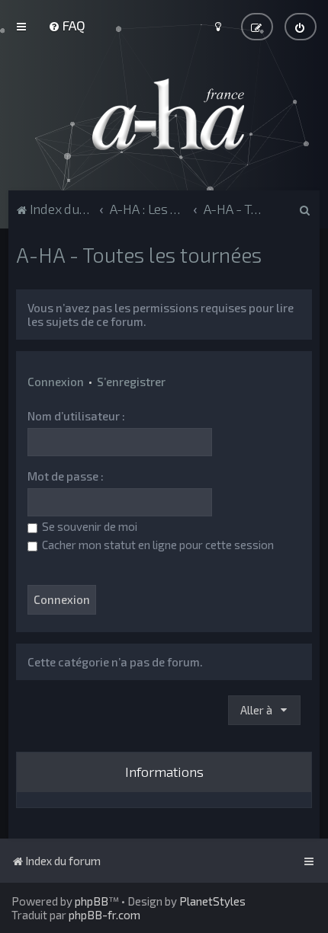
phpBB (91, 901)
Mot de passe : (65, 476)
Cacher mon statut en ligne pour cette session (157, 544)
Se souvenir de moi (88, 526)
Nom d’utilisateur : (76, 416)
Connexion (55, 381)
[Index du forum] (164, 114)
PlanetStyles (212, 901)
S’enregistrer (131, 381)
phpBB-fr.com (104, 915)
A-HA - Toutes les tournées (139, 254)
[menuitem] (66, 25)
